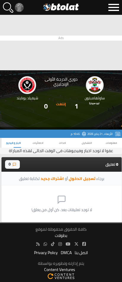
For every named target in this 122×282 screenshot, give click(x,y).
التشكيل (87, 142)
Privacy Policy (46, 253)
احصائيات (38, 142)
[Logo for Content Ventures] (61, 276)
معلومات (111, 142)
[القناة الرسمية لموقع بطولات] (45, 244)
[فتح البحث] (8, 7)
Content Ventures (59, 270)
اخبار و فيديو (13, 142)
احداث (62, 142)
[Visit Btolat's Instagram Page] (60, 244)
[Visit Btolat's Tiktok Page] (52, 244)
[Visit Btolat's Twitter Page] (76, 244)
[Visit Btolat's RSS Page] (38, 244)
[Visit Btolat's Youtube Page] (68, 244)
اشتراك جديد (52, 178)
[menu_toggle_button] (113, 7)
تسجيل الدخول (82, 178)
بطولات (61, 235)
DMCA (66, 253)
